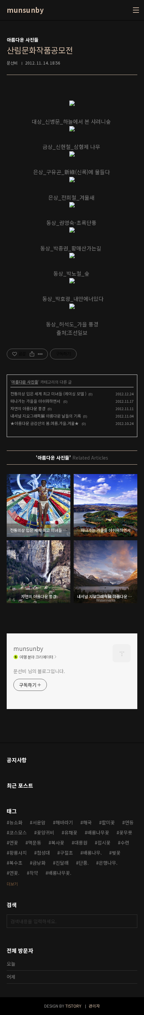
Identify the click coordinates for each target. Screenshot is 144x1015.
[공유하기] (32, 354)
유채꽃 (70, 832)
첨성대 (43, 852)
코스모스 (18, 832)
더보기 (12, 884)
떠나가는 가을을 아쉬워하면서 (35, 401)
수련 (125, 842)
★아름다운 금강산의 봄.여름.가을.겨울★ (45, 423)
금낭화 (39, 862)
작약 (33, 872)
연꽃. (14, 872)
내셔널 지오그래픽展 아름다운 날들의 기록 (45, 416)
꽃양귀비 (45, 832)
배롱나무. (92, 852)
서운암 (39, 822)
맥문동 (34, 842)
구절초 (66, 852)
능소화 (15, 822)
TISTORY (73, 1006)
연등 (129, 822)
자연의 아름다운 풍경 (28, 408)
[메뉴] (136, 10)
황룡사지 (18, 852)
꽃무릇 (125, 832)
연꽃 (13, 842)
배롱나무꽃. (59, 872)
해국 (87, 822)
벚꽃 (116, 852)
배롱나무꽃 (98, 832)
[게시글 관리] (40, 354)
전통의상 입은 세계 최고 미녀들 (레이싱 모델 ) (48, 393)
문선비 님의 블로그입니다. (39, 671)
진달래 (62, 862)
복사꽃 (57, 842)
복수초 (15, 862)
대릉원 (80, 842)
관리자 (94, 1006)
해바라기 (64, 822)
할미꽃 (108, 822)
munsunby (25, 10)
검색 (130, 921)
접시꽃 (104, 842)
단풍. (84, 862)
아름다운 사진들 (24, 382)
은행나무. (108, 862)
